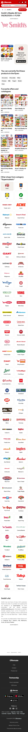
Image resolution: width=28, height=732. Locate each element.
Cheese (4, 81)
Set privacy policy (14, 722)
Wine (18, 78)
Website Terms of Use (14, 725)
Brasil (17, 712)
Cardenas (5, 620)
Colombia (4, 713)
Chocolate (12, 78)
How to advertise (14, 682)
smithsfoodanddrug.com (7, 609)
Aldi (19, 620)
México (14, 713)
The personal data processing (14, 728)
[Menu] (25, 2)
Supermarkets (16, 605)
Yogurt (14, 81)
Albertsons (24, 620)
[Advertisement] (14, 30)
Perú (18, 713)
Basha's (15, 620)
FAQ (14, 665)
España (9, 713)
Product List (14, 671)
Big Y (10, 620)
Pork (3, 84)
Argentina (13, 712)
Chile (21, 712)
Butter (20, 81)
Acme (2, 622)
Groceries (5, 78)
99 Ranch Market (9, 622)
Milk (9, 81)
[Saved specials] (19, 2)
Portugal (22, 713)
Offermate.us (18, 718)
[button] (22, 2)
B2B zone (14, 685)
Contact (14, 668)
